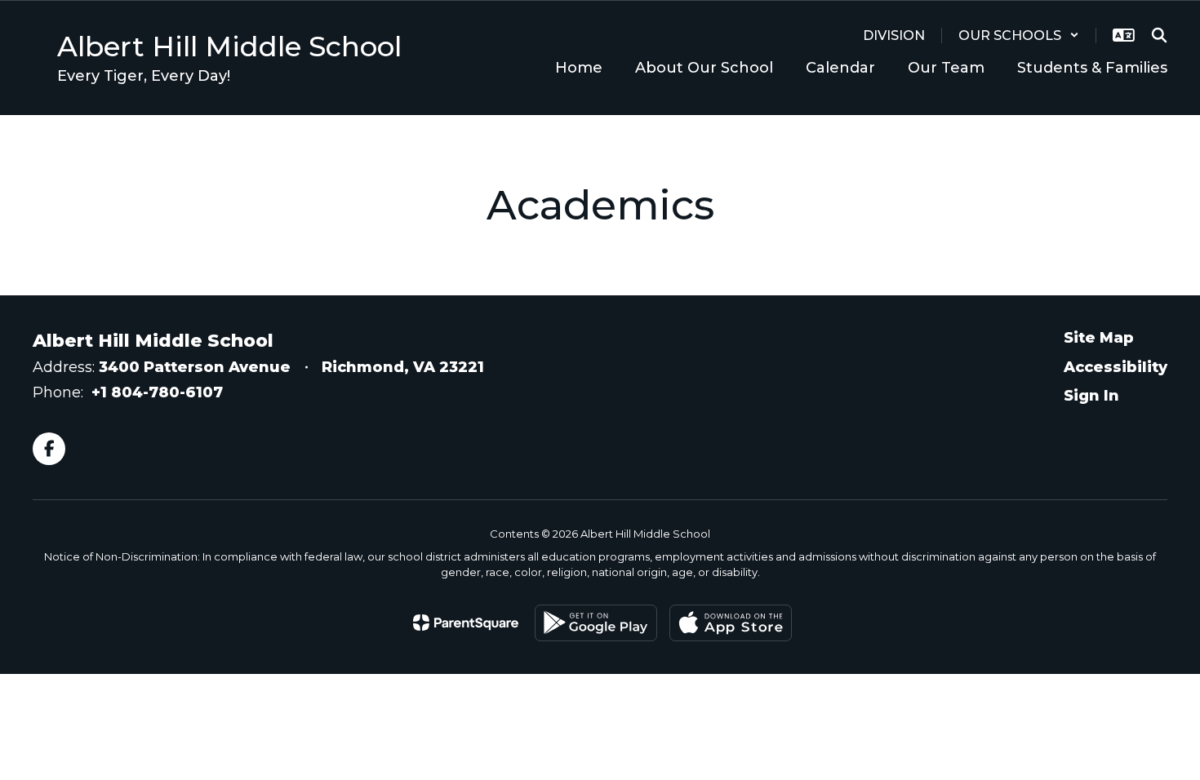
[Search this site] (1159, 35)
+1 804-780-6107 (157, 392)
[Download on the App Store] (730, 623)
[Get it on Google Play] (596, 623)
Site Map (1099, 338)
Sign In (1091, 396)
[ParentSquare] (465, 622)
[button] (1018, 35)
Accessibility (1115, 367)
